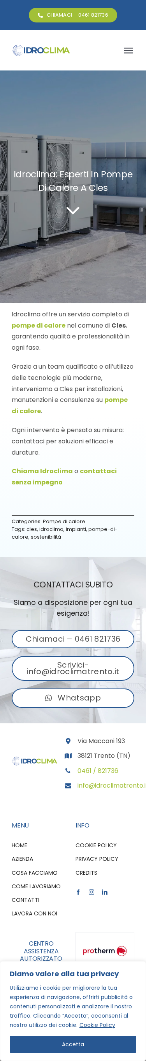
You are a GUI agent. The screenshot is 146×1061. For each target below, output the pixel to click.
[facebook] (78, 892)
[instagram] (91, 892)
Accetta (73, 1044)
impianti (76, 529)
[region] (73, 1011)
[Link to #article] (73, 209)
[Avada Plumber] (41, 47)
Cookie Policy (97, 1025)
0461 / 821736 (97, 770)
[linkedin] (104, 892)
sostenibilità (46, 537)
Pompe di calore (64, 521)
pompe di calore (38, 325)
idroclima (51, 529)
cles (31, 529)
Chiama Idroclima (42, 471)
